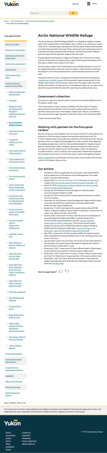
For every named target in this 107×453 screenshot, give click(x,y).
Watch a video (44, 158)
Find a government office (13, 76)
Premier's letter (58, 264)
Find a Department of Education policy (17, 160)
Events (8, 438)
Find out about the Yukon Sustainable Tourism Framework (17, 187)
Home (6, 21)
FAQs (95, 88)
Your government (17, 21)
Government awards (13, 354)
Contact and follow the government (14, 57)
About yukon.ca (28, 444)
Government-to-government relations (14, 369)
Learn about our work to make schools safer (15, 256)
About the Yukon (12, 44)
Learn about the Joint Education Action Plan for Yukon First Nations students (17, 270)
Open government (12, 387)
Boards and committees (15, 50)
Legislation (9, 376)
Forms (8, 441)
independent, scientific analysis (50, 80)
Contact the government (15, 64)
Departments (10, 70)
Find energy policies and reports (17, 169)
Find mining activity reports (17, 177)
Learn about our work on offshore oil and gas (17, 245)
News (8, 444)
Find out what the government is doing (40, 21)
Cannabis (13, 101)
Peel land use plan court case (16, 132)
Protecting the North (15, 307)
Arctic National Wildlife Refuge (15, 124)
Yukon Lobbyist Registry (15, 347)
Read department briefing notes (16, 316)
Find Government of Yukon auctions (17, 152)
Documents (10, 435)
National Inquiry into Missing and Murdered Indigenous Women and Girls (17, 112)
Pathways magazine (17, 292)
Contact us (26, 433)
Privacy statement (29, 441)
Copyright (26, 435)
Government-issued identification (13, 361)
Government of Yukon (95, 432)
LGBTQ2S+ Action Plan (16, 235)
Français (75, 4)
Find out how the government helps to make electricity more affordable (16, 199)
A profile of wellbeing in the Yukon (15, 142)
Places (8, 450)
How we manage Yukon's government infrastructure (16, 224)
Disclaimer (26, 438)
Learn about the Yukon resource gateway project (15, 283)
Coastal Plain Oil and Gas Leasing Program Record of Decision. (69, 183)
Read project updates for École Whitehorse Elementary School (16, 327)
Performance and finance (12, 394)
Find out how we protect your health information (17, 212)
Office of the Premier (13, 382)
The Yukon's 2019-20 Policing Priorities (17, 338)
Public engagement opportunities (17, 93)
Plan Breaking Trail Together (16, 299)
